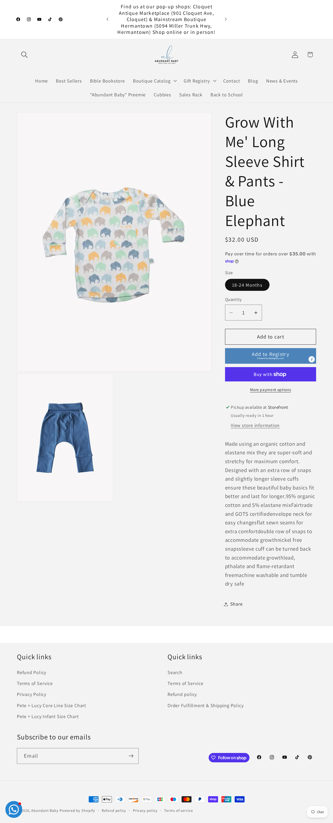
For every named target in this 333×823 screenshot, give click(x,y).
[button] (24, 54)
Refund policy (182, 694)
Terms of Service (35, 683)
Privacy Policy (31, 694)
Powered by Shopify (77, 810)
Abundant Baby (45, 810)
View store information (255, 425)
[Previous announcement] (107, 19)
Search (175, 672)
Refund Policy (31, 672)
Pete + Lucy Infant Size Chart (48, 716)
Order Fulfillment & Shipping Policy (206, 705)
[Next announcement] (226, 19)
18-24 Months (247, 285)
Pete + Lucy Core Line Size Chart (51, 705)
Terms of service (178, 810)
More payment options (270, 389)
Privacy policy (145, 810)
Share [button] (236, 604)
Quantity (233, 299)
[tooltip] (312, 359)
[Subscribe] (131, 756)
